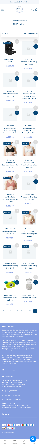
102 (30, 311)
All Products (22, 21)
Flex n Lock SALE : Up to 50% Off (19, 2)
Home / (15, 21)
